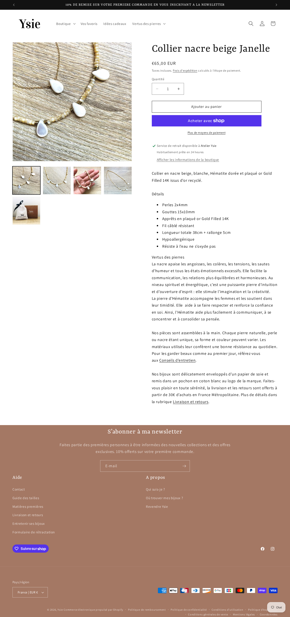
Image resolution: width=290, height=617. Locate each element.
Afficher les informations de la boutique (188, 159)
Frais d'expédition (185, 71)
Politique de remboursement (147, 609)
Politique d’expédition (263, 609)
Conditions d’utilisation (227, 609)
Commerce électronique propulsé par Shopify (93, 609)
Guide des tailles (25, 498)
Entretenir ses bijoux (28, 523)
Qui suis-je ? (155, 489)
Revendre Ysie (157, 506)
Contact (18, 489)
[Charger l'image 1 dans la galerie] (26, 180)
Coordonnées (269, 614)
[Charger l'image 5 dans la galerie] (26, 211)
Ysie (60, 609)
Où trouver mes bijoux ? (164, 498)
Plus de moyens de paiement (206, 133)
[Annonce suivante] (276, 5)
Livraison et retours (190, 401)
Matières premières (27, 506)
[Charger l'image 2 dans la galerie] (57, 180)
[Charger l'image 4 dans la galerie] (118, 180)
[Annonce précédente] (14, 5)
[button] (65, 23)
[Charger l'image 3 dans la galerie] (87, 180)
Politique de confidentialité (189, 609)
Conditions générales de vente (208, 614)
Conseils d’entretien (177, 360)
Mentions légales (244, 614)
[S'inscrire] (184, 466)
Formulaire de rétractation (33, 532)
